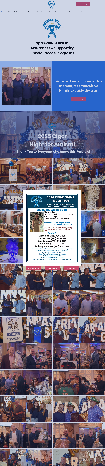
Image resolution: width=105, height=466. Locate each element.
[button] (82, 193)
